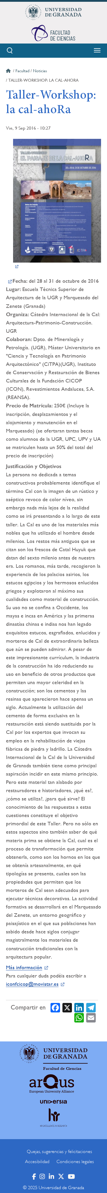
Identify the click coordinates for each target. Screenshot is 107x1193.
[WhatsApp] (79, 1017)
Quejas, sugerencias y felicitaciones (59, 1151)
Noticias (40, 70)
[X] (67, 1007)
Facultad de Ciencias (62, 1068)
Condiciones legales (75, 1161)
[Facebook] (55, 1007)
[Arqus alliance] (51, 1083)
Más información (24, 967)
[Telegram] (91, 1007)
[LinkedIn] (79, 1007)
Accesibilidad (37, 1161)
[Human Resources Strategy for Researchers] (53, 1123)
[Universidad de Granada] (53, 12)
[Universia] (53, 1102)
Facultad (22, 70)
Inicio (9, 72)
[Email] (91, 1017)
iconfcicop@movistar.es (32, 984)
